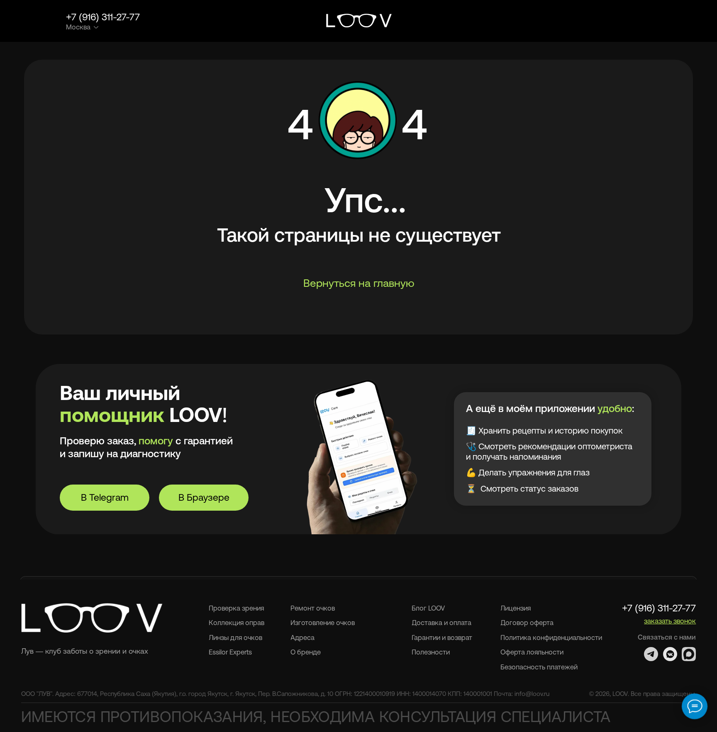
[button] (654, 21)
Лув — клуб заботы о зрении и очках (84, 651)
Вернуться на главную (359, 283)
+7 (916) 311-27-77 (103, 17)
